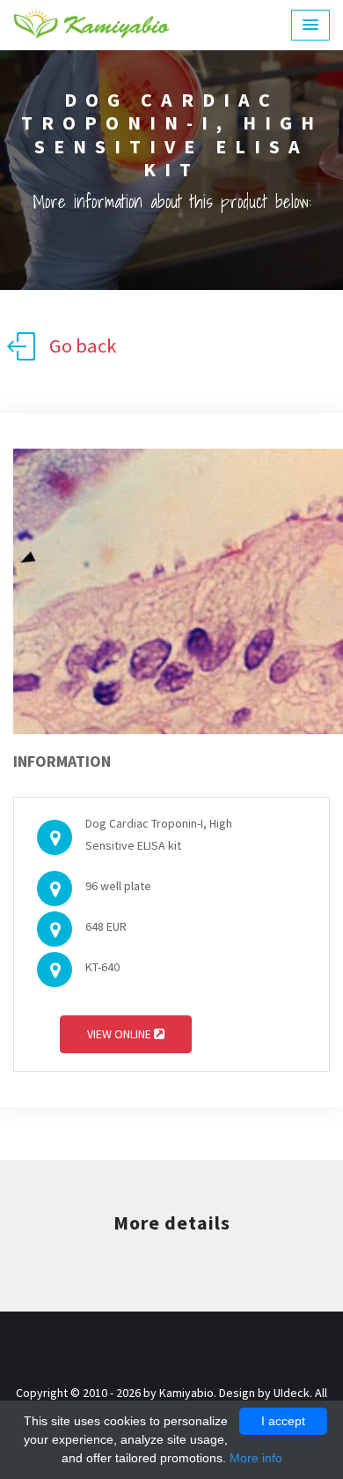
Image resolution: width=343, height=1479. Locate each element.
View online (120, 1034)
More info (256, 1458)
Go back (82, 345)
